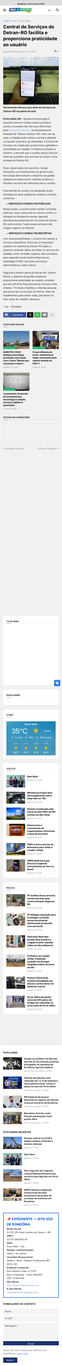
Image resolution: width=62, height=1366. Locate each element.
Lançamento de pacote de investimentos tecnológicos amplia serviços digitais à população (15, 399)
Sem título (32, 776)
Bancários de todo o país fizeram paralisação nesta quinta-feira (38, 1116)
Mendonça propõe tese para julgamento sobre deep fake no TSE (39, 795)
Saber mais (22, 1353)
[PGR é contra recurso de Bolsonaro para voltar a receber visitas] (15, 849)
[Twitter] (30, 315)
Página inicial (10, 21)
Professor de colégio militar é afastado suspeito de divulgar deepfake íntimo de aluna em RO (40, 961)
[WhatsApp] (37, 315)
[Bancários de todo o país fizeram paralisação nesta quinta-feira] (12, 1118)
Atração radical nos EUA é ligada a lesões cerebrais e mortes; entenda (38, 1141)
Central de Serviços (20, 130)
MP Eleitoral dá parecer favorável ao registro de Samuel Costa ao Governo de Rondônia (41, 1100)
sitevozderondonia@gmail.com (22, 1292)
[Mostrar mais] (51, 315)
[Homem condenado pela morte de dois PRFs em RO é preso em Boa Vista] (15, 814)
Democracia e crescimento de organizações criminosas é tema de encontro (41, 829)
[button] (4, 10)
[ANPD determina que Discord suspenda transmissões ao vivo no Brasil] (15, 865)
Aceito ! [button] (10, 1360)
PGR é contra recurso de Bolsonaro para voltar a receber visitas (40, 847)
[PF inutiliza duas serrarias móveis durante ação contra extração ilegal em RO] (15, 900)
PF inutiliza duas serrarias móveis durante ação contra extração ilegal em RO (41, 899)
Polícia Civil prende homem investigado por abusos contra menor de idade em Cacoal (40, 982)
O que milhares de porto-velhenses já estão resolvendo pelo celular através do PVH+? (45, 358)
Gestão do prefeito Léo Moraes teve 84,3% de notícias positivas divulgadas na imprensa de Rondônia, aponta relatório (41, 1063)
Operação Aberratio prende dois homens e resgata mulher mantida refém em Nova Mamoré (40, 941)
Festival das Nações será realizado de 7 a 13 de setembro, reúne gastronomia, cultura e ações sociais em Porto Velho (41, 1082)
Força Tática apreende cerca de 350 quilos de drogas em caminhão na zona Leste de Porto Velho (41, 1001)
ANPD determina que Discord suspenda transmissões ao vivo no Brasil (40, 865)
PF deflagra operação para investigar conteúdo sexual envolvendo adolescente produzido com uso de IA (41, 920)
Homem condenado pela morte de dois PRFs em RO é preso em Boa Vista (41, 812)
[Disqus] (31, 489)
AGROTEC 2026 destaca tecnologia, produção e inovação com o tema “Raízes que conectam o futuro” (16, 358)
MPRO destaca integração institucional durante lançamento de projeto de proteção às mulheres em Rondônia (38, 1195)
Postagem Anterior (14, 448)
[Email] (44, 315)
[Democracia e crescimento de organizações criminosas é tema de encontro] (15, 830)
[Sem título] (15, 781)
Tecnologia (25, 21)
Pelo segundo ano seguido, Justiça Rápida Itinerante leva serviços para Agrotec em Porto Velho (41, 1175)
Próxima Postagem (47, 448)
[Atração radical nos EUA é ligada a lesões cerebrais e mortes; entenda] (12, 1143)
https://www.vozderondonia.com (23, 1285)
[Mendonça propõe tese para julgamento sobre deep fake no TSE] (15, 797)
